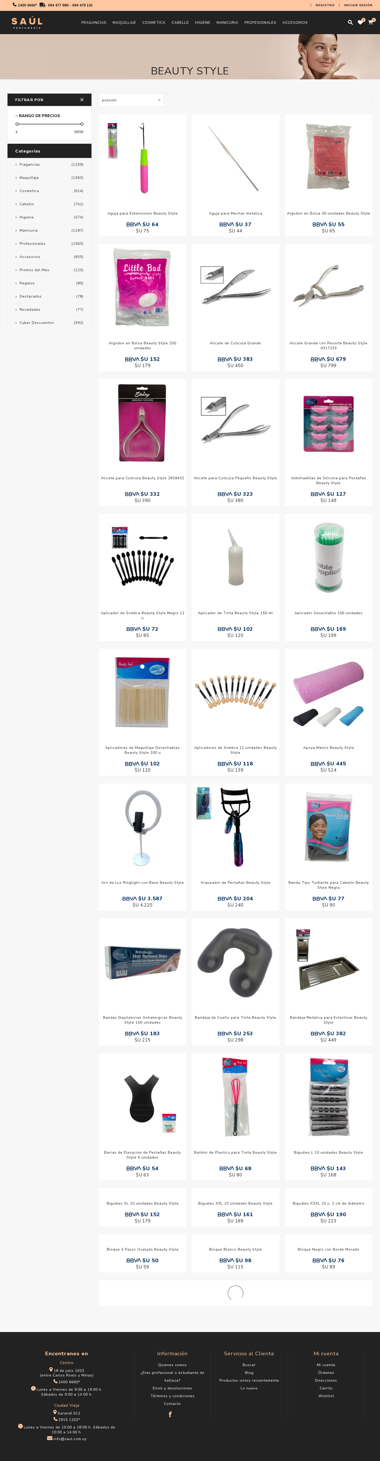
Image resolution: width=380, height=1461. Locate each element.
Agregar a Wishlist (137, 158)
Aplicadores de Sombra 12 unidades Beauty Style (235, 750)
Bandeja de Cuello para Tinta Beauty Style (235, 1017)
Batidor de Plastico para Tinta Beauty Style (235, 1152)
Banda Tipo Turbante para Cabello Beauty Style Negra (328, 885)
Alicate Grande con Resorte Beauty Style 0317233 (329, 346)
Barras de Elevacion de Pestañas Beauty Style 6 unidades (142, 1155)
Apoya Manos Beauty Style (328, 747)
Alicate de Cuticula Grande (235, 343)
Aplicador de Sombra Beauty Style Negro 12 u (143, 615)
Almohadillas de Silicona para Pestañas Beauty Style (328, 480)
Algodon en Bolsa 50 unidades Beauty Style (328, 213)
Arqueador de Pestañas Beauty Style (236, 882)
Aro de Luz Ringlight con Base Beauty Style (142, 882)
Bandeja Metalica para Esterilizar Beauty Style (328, 1020)
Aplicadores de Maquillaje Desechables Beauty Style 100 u (142, 750)
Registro (325, 5)
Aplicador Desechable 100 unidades (328, 613)
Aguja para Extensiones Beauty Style (143, 213)
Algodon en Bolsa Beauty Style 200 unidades (142, 346)
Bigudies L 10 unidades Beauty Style (328, 1152)
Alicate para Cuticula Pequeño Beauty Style (235, 478)
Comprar (148, 158)
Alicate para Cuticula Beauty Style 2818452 (142, 478)
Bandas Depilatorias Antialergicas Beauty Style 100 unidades (142, 1020)
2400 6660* (27, 5)
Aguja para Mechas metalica (235, 213)
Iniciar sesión (358, 5)
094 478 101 (82, 5)
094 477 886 (58, 5)
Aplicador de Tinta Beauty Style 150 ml (235, 613)
